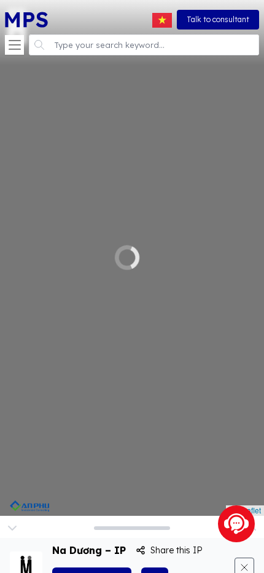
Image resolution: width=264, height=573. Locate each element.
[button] (14, 45)
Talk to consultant (218, 19)
